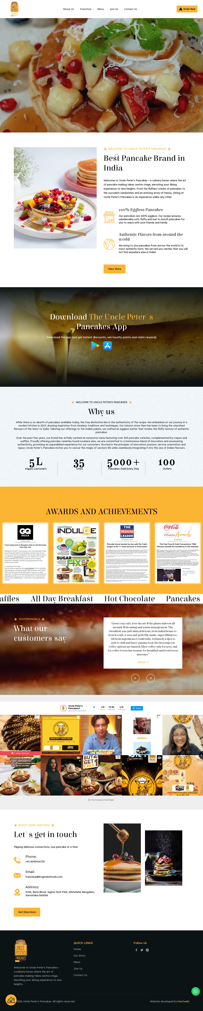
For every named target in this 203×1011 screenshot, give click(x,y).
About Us (68, 9)
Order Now (189, 9)
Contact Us (130, 9)
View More (114, 268)
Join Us (114, 9)
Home (77, 949)
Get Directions (27, 912)
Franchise (85, 9)
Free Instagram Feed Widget (102, 800)
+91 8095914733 (35, 861)
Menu (100, 9)
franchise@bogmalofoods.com (44, 876)
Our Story (79, 955)
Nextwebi (183, 1001)
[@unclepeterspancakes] (63, 708)
